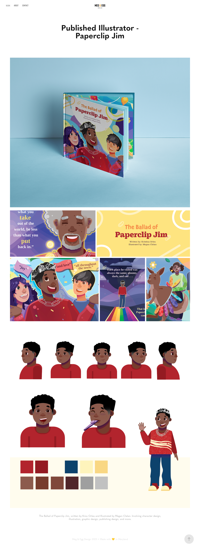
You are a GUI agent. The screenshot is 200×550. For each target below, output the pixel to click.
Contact (25, 5)
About (16, 5)
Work (8, 5)
